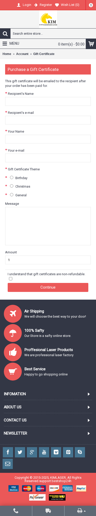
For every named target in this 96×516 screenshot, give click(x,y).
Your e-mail (16, 150)
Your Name (16, 131)
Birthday (21, 178)
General (21, 195)
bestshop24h (61, 481)
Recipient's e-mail (21, 113)
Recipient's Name (21, 94)
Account (22, 54)
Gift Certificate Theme (24, 169)
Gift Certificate (44, 54)
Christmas (22, 186)
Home (7, 54)
